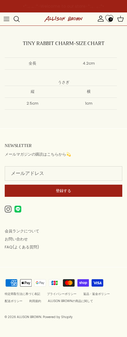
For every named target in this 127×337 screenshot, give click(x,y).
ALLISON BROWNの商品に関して (70, 301)
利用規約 (35, 301)
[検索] (19, 18)
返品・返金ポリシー (96, 294)
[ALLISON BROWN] (63, 19)
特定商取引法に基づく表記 (22, 294)
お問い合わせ (16, 239)
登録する (63, 191)
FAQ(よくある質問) (22, 247)
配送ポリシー (13, 301)
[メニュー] (6, 18)
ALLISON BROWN (29, 317)
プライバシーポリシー (61, 294)
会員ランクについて (22, 231)
